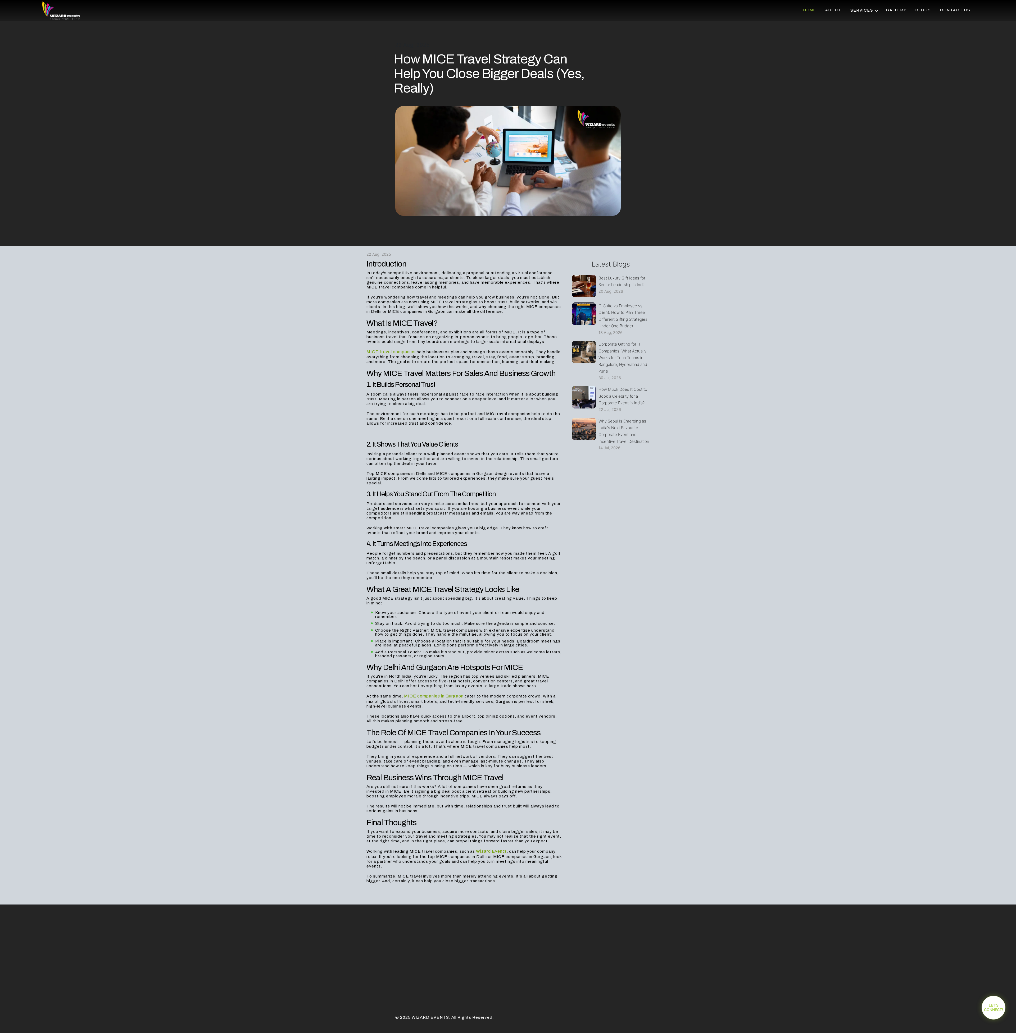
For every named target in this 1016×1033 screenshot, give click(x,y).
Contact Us (487, 963)
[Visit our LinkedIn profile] (431, 943)
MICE (858, 33)
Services (862, 10)
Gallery (896, 10)
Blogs (923, 10)
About (833, 10)
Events (861, 41)
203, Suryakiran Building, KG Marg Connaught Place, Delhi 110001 (596, 945)
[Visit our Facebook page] (399, 943)
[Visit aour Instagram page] (420, 943)
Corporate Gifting (866, 59)
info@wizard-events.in (596, 958)
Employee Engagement (868, 72)
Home (809, 10)
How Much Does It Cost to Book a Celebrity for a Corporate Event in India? (622, 396)
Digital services (873, 49)
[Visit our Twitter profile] (410, 943)
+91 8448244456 (595, 966)
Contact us (955, 10)
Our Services (869, 26)
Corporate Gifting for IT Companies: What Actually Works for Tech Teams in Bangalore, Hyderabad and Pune (622, 358)
